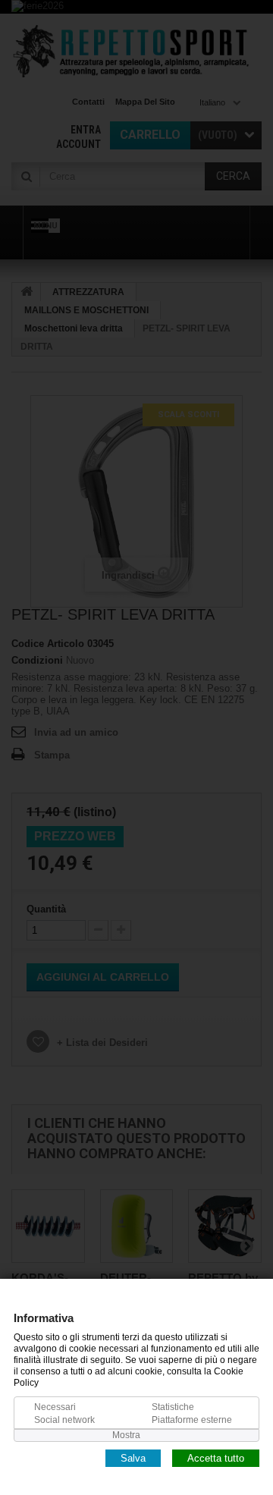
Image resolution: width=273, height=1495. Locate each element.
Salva (133, 1457)
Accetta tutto (215, 1457)
